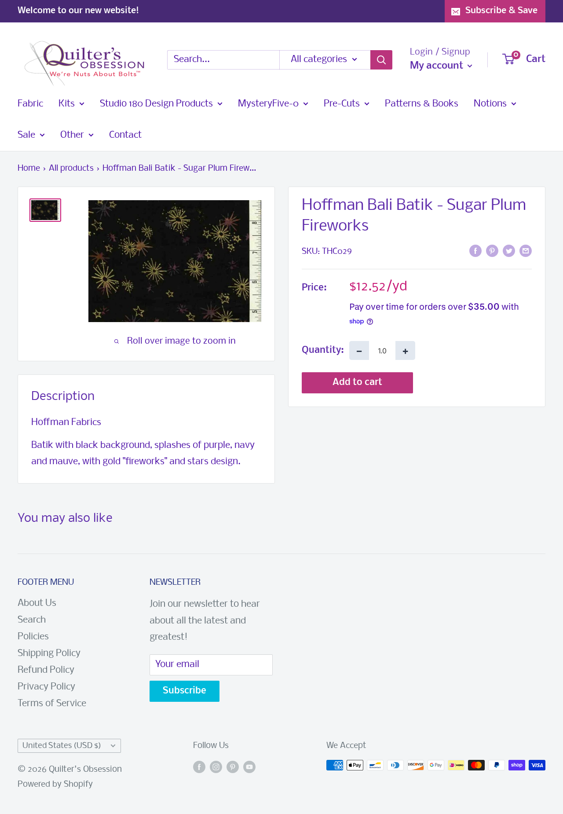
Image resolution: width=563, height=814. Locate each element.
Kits (66, 104)
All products (71, 168)
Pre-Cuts (342, 104)
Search (32, 620)
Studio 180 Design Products (156, 104)
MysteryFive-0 (268, 104)
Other (72, 135)
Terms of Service (52, 704)
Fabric (30, 104)
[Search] (381, 60)
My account (437, 66)
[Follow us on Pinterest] (233, 767)
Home (29, 168)
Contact (125, 135)
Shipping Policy (49, 654)
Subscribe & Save (501, 10)
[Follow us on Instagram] (216, 767)
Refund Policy (46, 670)
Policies (33, 637)
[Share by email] (525, 251)
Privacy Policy (46, 687)
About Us (37, 603)
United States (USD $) (61, 746)
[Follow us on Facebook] (199, 767)
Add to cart (357, 383)
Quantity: (323, 350)
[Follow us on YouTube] (249, 767)
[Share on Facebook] (475, 251)
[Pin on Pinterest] (492, 251)
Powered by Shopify (55, 784)
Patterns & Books (421, 104)
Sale (26, 135)
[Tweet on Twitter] (509, 251)
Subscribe (184, 691)
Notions (490, 104)
